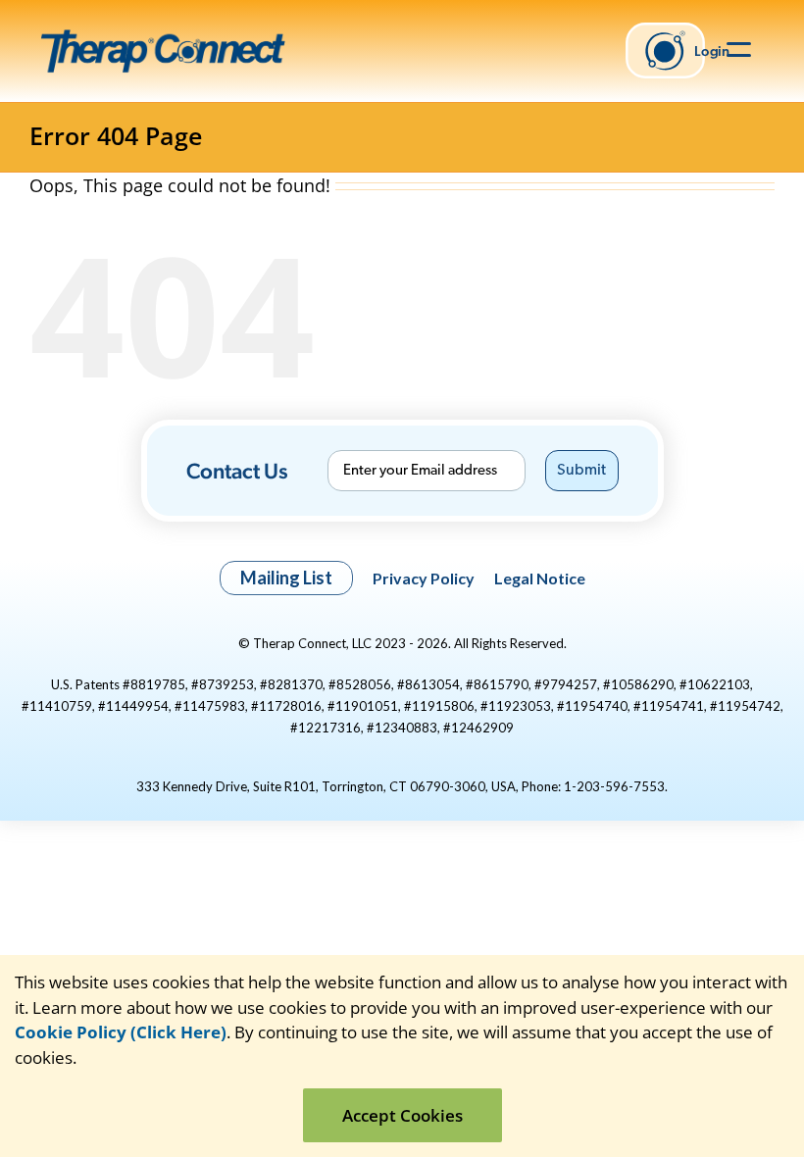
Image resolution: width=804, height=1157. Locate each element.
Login (700, 50)
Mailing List (286, 577)
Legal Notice (539, 578)
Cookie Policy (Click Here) (120, 1032)
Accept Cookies (402, 1115)
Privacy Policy (424, 578)
